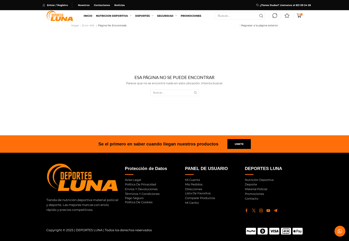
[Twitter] (254, 210)
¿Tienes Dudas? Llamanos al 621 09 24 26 (285, 5)
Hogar (75, 25)
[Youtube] (268, 210)
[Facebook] (246, 210)
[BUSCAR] (195, 92)
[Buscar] (261, 15)
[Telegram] (275, 210)
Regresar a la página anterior (259, 25)
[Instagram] (261, 210)
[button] (57, 5)
